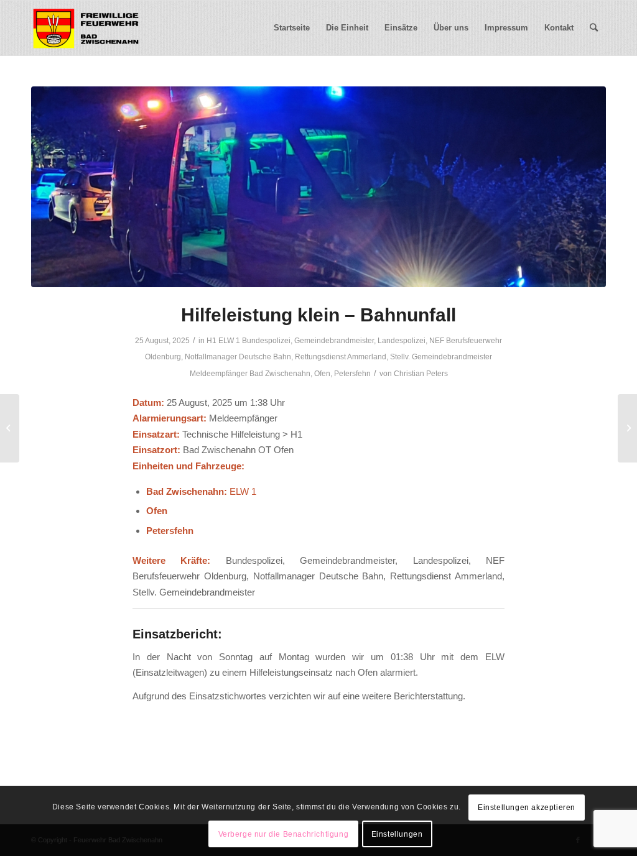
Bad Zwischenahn (279, 373)
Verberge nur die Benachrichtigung (283, 834)
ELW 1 (229, 340)
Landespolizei (401, 340)
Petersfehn (352, 373)
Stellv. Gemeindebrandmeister (441, 356)
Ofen (322, 373)
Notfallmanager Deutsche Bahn (238, 356)
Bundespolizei (266, 340)
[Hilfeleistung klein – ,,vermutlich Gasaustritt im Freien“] (627, 428)
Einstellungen (397, 834)
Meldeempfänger (219, 373)
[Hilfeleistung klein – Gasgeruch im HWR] (9, 428)
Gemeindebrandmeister (334, 340)
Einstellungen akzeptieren (526, 807)
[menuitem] (292, 28)
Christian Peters (421, 373)
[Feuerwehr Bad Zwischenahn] (86, 28)
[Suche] (594, 28)
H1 (211, 340)
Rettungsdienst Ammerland (340, 356)
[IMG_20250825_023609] (318, 186)
